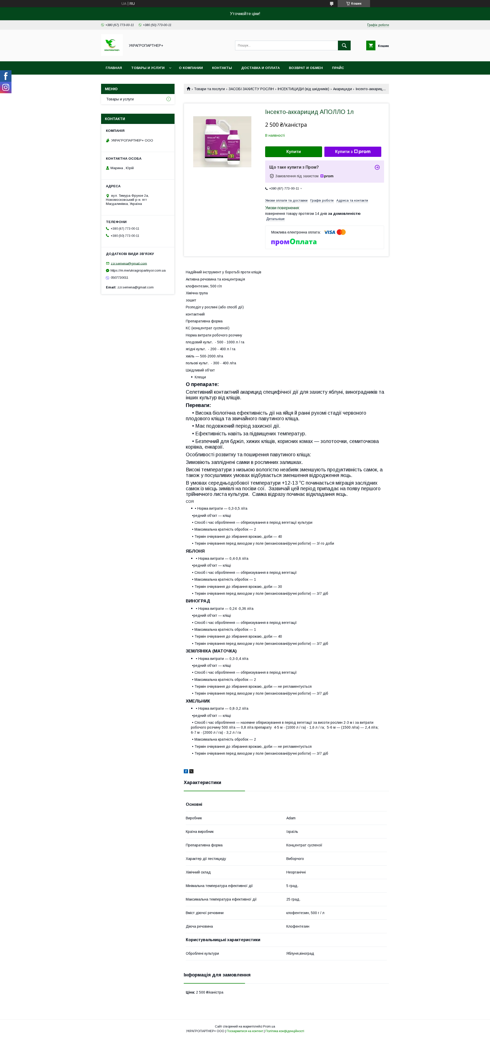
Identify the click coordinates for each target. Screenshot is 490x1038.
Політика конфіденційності (284, 1031)
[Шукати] (344, 45)
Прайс (338, 68)
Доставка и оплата (260, 68)
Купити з (344, 151)
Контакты (222, 68)
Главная (114, 68)
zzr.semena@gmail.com (129, 263)
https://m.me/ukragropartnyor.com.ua (138, 270)
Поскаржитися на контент (245, 1031)
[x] (191, 772)
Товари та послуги (209, 89)
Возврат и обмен (306, 68)
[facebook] (186, 772)
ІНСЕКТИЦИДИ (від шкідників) (303, 89)
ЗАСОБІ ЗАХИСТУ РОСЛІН (251, 89)
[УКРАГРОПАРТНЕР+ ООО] (112, 55)
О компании (191, 68)
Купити (293, 151)
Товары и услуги (148, 68)
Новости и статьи (124, 81)
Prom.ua (269, 1026)
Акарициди (342, 89)
